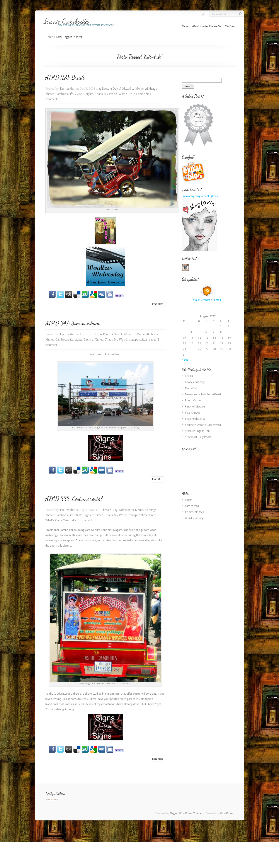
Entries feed (192, 506)
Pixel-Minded (192, 412)
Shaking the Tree (195, 418)
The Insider (67, 88)
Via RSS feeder (201, 300)
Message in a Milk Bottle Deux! (203, 394)
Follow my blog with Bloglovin (200, 196)
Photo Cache (193, 400)
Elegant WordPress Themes (186, 813)
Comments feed (194, 512)
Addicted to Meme (131, 88)
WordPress (226, 813)
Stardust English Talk (197, 431)
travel (152, 339)
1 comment (85, 520)
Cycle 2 (79, 94)
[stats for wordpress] (52, 800)
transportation (138, 339)
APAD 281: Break (64, 77)
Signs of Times (93, 339)
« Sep (185, 359)
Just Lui (189, 376)
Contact (230, 26)
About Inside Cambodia (206, 26)
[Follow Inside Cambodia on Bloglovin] (199, 249)
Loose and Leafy (195, 382)
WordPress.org (194, 518)
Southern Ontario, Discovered (203, 424)
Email (217, 300)
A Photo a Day (108, 88)
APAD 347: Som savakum (72, 323)
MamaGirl (191, 388)
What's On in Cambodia (134, 94)
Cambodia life (64, 94)
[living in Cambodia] (194, 181)
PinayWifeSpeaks (195, 406)
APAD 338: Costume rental (73, 498)
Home (185, 26)
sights (89, 94)
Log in (188, 499)
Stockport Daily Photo (198, 437)
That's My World (106, 94)
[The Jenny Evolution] (105, 266)
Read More (157, 303)
